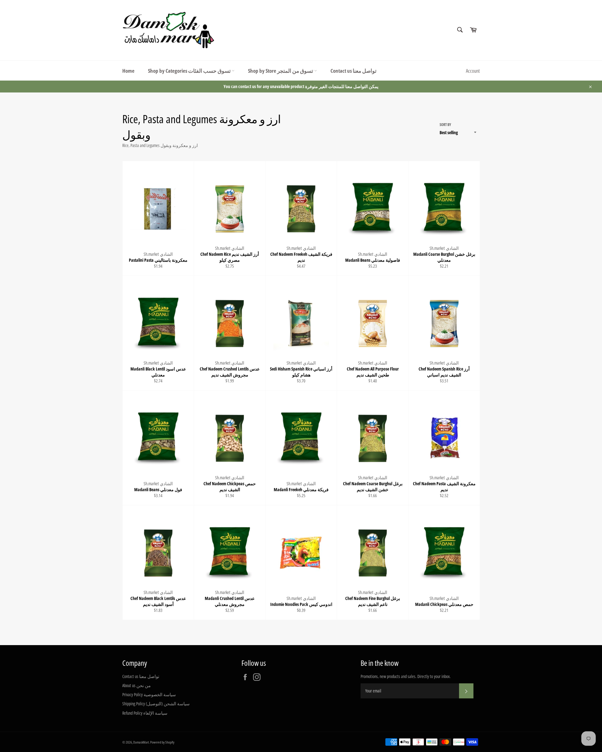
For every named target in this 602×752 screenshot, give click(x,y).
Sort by (445, 124)
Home (128, 70)
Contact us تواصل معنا (353, 70)
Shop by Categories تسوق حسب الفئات (190, 70)
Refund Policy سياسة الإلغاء (144, 713)
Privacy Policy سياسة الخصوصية (149, 694)
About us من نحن (136, 685)
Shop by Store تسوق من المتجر (281, 70)
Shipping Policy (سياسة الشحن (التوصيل (156, 704)
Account (473, 70)
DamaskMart (141, 742)
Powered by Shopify (162, 742)
